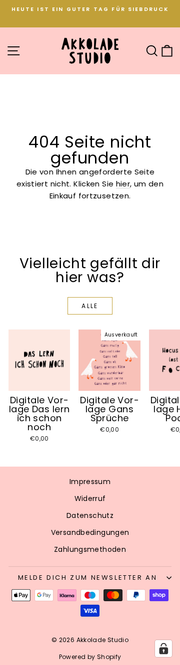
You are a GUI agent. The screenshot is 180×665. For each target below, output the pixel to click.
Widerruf (90, 498)
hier (123, 183)
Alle (90, 306)
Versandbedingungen (90, 532)
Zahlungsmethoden (90, 549)
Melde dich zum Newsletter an (88, 577)
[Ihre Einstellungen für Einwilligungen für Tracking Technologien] (163, 648)
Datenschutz (90, 515)
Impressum (90, 482)
